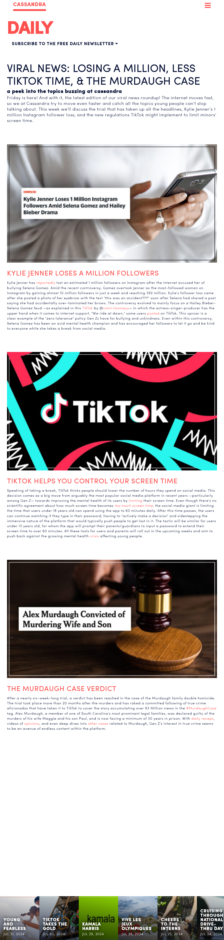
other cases (98, 723)
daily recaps (202, 718)
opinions (31, 723)
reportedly (46, 283)
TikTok (87, 308)
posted (153, 313)
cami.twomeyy (116, 308)
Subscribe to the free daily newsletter (63, 43)
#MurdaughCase (201, 708)
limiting (135, 500)
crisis (94, 536)
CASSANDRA (29, 4)
